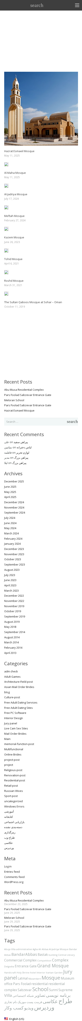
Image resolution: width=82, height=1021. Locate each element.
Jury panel (10, 723)
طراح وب (9, 837)
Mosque (51, 977)
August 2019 (12, 622)
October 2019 (12, 611)
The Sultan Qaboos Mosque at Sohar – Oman (33, 302)
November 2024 (14, 507)
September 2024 (14, 512)
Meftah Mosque (14, 216)
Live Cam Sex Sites (16, 728)
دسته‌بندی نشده (13, 827)
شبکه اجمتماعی (23, 995)
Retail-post (11, 785)
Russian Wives (13, 791)
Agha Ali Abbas (40, 949)
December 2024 (14, 502)
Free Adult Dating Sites (18, 708)
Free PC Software (15, 713)
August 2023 (12, 570)
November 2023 (14, 554)
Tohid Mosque (13, 259)
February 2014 (13, 647)
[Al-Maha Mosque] (6, 165)
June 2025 (10, 487)
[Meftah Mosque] (6, 208)
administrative (24, 949)
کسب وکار (14, 1008)
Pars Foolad (22, 983)
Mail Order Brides (15, 734)
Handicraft (10, 972)
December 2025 (14, 481)
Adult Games (12, 676)
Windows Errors (14, 806)
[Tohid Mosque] (6, 251)
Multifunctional (13, 749)
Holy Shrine (23, 972)
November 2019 (14, 606)
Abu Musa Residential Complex (24, 390)
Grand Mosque (53, 966)
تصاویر (39, 995)
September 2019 (14, 616)
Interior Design (13, 718)
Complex (60, 960)
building (53, 954)
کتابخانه (8, 817)
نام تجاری (10, 1002)
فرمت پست (34, 1002)
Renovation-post (14, 775)
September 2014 (14, 632)
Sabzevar (25, 990)
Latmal (23, 978)
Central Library (66, 954)
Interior (41, 972)
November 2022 (14, 601)
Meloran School (14, 400)
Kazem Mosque (14, 237)
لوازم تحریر (22, 452)
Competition (44, 960)
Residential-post (14, 780)
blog (7, 692)
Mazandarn (34, 978)
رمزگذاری (9, 832)
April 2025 (10, 497)
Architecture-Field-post (18, 682)
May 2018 (10, 627)
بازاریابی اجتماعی (14, 822)
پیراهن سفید (21, 442)
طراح (65, 1001)
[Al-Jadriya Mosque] (6, 186)
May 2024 (10, 528)
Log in (8, 866)
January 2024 (12, 544)
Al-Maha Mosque (15, 173)
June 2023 (10, 580)
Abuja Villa (10, 949)
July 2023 (9, 575)
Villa (8, 995)
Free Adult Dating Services (20, 702)
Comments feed (14, 877)
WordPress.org (13, 882)
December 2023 (14, 549)
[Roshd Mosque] (6, 273)
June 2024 (10, 523)
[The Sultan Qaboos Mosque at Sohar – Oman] (6, 294)
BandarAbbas (24, 954)
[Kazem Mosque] (6, 229)
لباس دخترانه (24, 447)
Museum (67, 978)
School (40, 989)
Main (7, 739)
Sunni (53, 990)
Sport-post (11, 796)
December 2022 (14, 595)
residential (39, 983)
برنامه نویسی (58, 995)
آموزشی (9, 811)
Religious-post (13, 770)
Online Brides (12, 754)
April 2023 (10, 585)
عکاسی (8, 843)
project (8, 765)
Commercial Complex (20, 960)
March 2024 (11, 533)
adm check (11, 671)
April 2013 (10, 653)
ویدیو (28, 1008)
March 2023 (11, 590)
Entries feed (12, 872)
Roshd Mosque (14, 281)
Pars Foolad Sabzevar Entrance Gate (27, 395)
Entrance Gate (26, 966)
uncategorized (13, 801)
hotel (33, 972)
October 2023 (12, 559)
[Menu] (77, 5)
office (8, 983)
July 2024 (9, 518)
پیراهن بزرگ (21, 457)
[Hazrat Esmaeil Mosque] (41, 74)
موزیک (21, 1002)
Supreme (65, 990)
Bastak (43, 954)
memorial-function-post (19, 744)
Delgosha (9, 966)
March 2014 (11, 642)
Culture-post (12, 697)
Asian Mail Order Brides (19, 687)
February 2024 (13, 538)
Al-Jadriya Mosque (15, 194)
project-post (12, 760)
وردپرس (9, 848)
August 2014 (12, 637)
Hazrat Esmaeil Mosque (19, 151)
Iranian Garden (54, 972)
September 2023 (14, 564)
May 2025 (10, 492)
